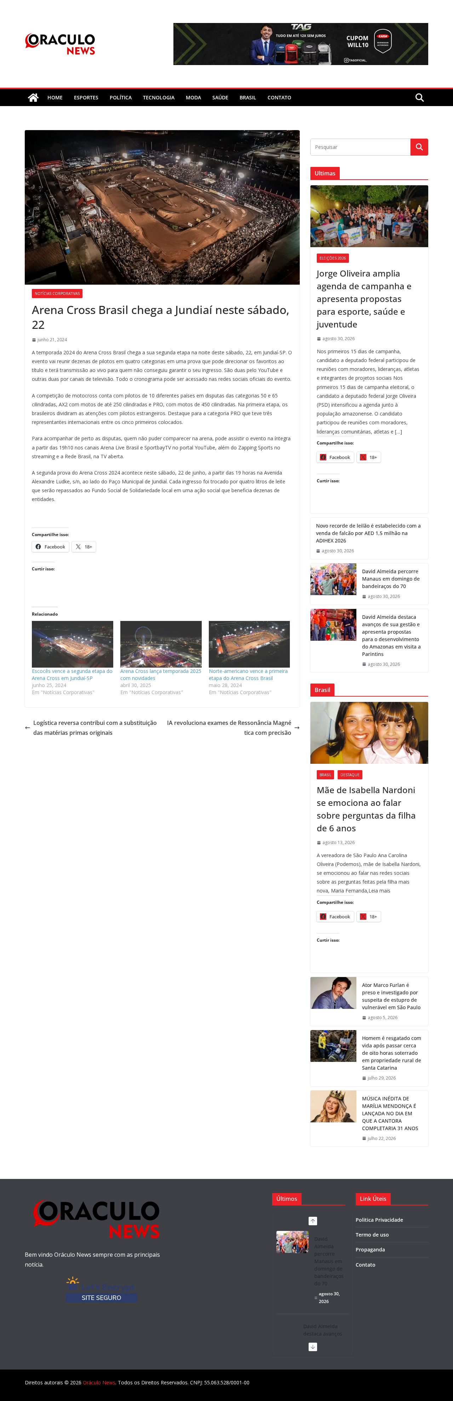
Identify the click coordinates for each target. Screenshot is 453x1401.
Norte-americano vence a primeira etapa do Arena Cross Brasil (248, 674)
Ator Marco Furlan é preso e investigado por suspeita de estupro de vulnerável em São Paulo (391, 996)
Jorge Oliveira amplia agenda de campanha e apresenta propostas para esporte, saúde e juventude (364, 298)
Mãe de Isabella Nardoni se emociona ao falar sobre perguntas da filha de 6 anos (366, 809)
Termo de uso (372, 1234)
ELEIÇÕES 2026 (333, 258)
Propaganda (370, 1249)
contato (279, 97)
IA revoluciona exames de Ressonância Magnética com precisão (229, 728)
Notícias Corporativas (57, 293)
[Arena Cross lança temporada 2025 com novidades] (161, 644)
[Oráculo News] (33, 97)
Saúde (220, 97)
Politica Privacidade (379, 1219)
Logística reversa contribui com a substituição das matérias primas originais (95, 728)
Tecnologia (158, 97)
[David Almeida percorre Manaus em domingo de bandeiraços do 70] (333, 584)
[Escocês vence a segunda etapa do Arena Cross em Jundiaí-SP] (72, 644)
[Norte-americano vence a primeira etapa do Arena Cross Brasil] (249, 644)
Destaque (350, 774)
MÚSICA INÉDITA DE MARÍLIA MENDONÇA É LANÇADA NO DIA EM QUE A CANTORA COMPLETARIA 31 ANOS (390, 1113)
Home (55, 97)
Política (121, 97)
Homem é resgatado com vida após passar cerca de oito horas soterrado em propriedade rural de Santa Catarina (391, 1053)
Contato (365, 1264)
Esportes (86, 97)
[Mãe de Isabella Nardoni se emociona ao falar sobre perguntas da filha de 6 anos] (369, 733)
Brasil (248, 97)
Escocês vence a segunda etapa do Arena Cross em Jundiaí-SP (72, 674)
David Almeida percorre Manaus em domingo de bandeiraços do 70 (391, 578)
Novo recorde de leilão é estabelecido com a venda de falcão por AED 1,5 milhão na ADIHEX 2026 (368, 533)
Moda (193, 97)
